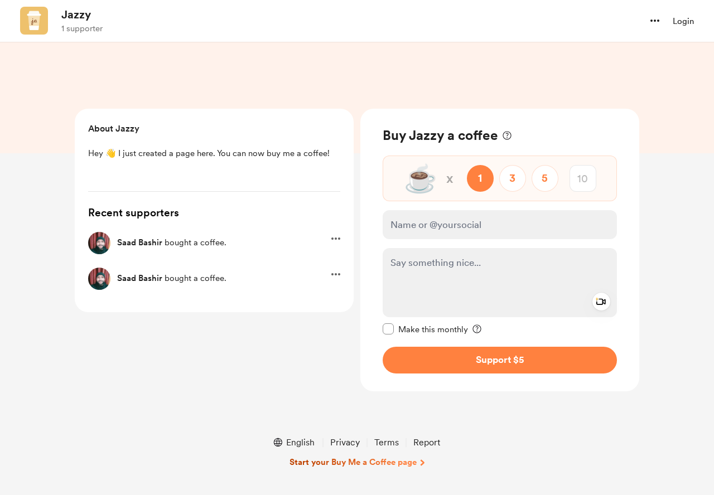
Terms (386, 442)
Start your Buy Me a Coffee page (353, 462)
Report (426, 442)
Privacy (345, 442)
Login (683, 21)
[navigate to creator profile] (34, 21)
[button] (655, 21)
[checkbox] (425, 329)
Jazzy (76, 14)
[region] (499, 250)
